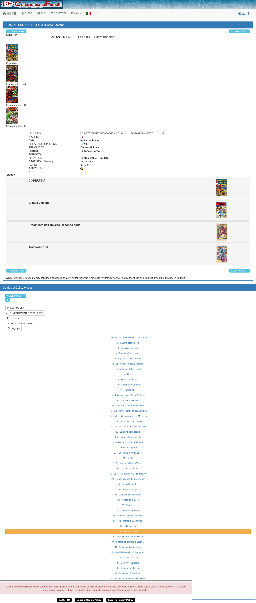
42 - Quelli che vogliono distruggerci (128, 552)
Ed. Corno (122, 133)
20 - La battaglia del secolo (128, 436)
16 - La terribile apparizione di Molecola (128, 415)
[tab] (128, 187)
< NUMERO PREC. (16, 31)
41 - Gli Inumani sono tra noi (128, 546)
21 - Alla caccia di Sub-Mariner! (128, 442)
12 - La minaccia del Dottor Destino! (128, 395)
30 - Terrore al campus (128, 489)
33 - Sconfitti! (128, 504)
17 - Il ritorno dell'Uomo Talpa (128, 421)
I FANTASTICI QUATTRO (141, 133)
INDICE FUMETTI (15, 295)
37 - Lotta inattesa (128, 525)
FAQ (42, 13)
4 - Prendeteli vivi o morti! (128, 353)
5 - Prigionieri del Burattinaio (128, 358)
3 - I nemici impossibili (128, 347)
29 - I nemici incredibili (128, 484)
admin (246, 13)
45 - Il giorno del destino (128, 567)
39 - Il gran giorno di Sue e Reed (128, 536)
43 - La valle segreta (128, 557)
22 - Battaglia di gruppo (128, 447)
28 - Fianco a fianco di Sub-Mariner (128, 478)
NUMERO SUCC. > (239, 31)
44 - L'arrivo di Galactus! (128, 562)
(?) (40, 168)
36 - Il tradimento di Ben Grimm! (128, 520)
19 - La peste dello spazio (128, 431)
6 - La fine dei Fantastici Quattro (128, 363)
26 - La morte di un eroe (128, 468)
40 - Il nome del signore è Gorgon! (128, 541)
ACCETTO (64, 599)
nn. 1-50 (160, 133)
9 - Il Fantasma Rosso (128, 379)
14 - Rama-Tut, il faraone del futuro (128, 405)
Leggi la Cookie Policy (89, 599)
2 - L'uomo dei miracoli (128, 342)
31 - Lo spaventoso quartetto (128, 494)
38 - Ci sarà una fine (128, 531)
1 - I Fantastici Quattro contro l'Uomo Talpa (128, 337)
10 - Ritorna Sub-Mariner (128, 384)
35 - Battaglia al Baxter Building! (128, 515)
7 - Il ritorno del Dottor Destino (128, 368)
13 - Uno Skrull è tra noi (128, 400)
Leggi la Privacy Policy (120, 599)
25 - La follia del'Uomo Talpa (128, 463)
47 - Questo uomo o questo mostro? (128, 578)
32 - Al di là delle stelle (128, 499)
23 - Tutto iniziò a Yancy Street (128, 452)
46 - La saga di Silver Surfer (128, 573)
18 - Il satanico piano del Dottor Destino (128, 426)
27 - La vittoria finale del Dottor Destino (128, 473)
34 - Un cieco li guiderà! (128, 510)
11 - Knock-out (128, 389)
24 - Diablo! (128, 457)
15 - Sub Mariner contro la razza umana (128, 410)
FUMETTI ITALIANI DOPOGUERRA (98, 133)
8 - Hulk (128, 374)
